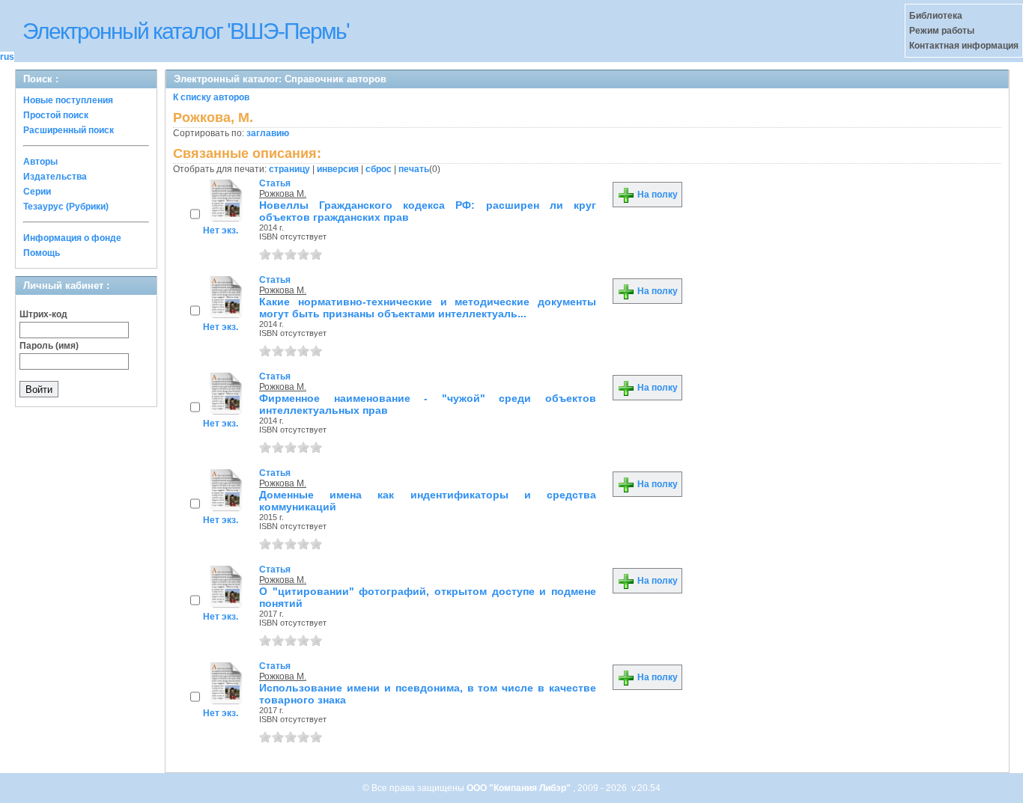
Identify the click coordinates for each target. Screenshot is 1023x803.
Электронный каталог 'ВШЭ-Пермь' (185, 31)
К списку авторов (211, 97)
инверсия (338, 169)
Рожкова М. (282, 194)
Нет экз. (220, 230)
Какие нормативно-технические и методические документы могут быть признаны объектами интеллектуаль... (427, 308)
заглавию (267, 133)
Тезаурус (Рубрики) (66, 206)
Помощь (41, 253)
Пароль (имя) (49, 346)
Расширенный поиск (68, 130)
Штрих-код (43, 314)
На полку (656, 194)
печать (413, 169)
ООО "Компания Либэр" (520, 788)
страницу (289, 169)
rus (7, 57)
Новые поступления (68, 100)
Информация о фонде (72, 238)
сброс (378, 169)
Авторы (40, 161)
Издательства (55, 176)
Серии (37, 191)
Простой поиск (55, 115)
